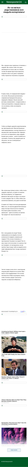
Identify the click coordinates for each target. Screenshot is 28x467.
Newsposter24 (14, 2)
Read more (14, 450)
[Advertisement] (14, 49)
